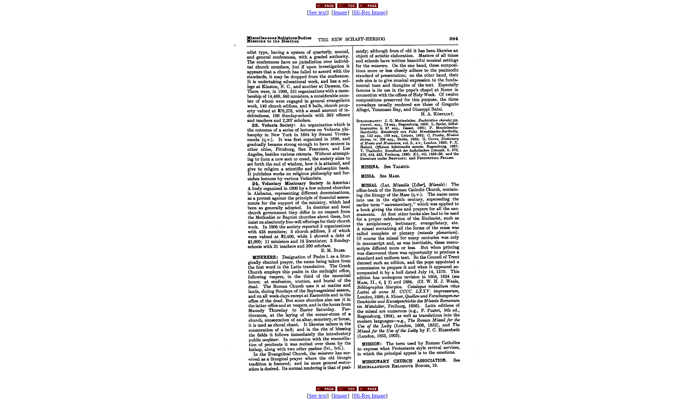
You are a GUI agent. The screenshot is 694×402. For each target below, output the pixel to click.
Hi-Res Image (370, 12)
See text (318, 12)
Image (340, 12)
